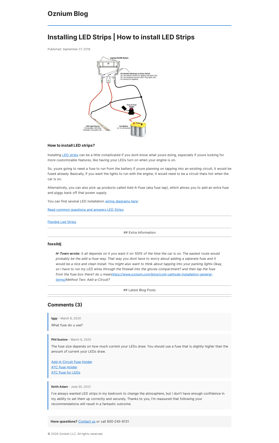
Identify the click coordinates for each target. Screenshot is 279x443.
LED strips (70, 155)
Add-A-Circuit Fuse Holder (71, 362)
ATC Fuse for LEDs (65, 372)
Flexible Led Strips (62, 222)
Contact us (86, 421)
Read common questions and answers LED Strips (86, 210)
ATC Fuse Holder (64, 367)
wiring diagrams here (121, 201)
